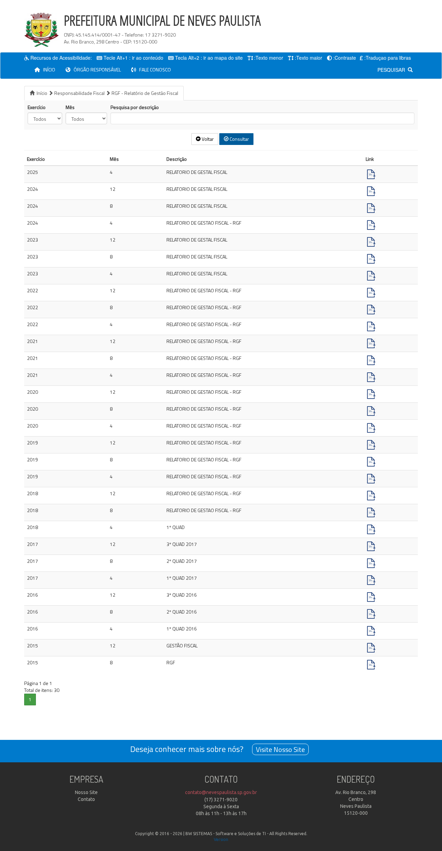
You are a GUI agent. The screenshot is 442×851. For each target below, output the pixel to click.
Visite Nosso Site (280, 749)
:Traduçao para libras (387, 57)
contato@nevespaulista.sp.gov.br (221, 792)
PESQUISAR (392, 69)
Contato (86, 799)
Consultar (239, 139)
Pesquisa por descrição (134, 107)
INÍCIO (50, 69)
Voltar (207, 139)
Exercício (37, 107)
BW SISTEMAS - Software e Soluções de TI (225, 833)
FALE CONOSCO (153, 69)
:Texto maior (308, 57)
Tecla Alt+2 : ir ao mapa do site (209, 57)
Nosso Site (86, 792)
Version (221, 839)
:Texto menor (268, 57)
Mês (70, 107)
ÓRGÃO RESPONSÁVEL (95, 69)
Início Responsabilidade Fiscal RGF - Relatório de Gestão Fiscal (106, 93)
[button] (30, 699)
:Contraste (344, 57)
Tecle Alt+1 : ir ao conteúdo (133, 57)
